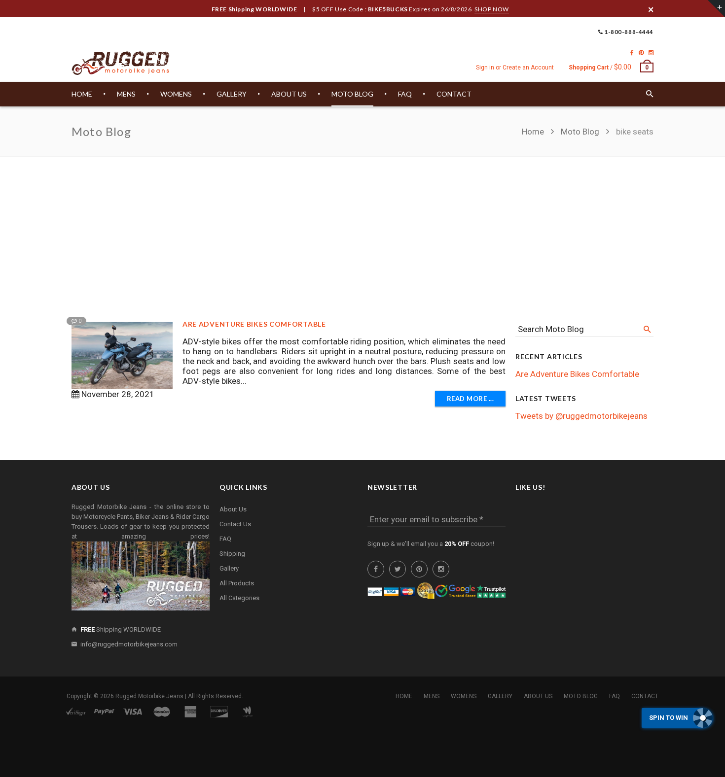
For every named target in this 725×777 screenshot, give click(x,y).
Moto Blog (580, 131)
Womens (463, 696)
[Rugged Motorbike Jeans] (121, 63)
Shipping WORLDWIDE (120, 629)
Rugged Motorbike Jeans (149, 696)
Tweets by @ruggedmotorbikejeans (581, 416)
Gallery (229, 568)
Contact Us (235, 524)
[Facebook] (632, 52)
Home (534, 131)
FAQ (225, 538)
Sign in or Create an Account (515, 67)
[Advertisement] (362, 231)
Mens (431, 696)
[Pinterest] (641, 52)
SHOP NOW (491, 9)
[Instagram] (651, 52)
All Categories (239, 598)
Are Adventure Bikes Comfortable (254, 324)
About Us (233, 509)
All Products (236, 583)
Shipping (232, 553)
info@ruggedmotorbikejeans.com (129, 644)
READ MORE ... (470, 399)
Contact (644, 696)
